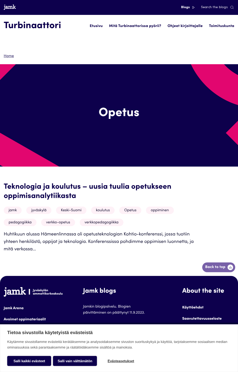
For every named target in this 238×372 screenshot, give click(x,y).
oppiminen (160, 210)
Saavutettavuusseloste (202, 319)
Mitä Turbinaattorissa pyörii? (135, 26)
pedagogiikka (20, 223)
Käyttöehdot (193, 308)
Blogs (186, 7)
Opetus (130, 210)
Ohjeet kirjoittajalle (185, 26)
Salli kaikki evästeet (29, 361)
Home (9, 56)
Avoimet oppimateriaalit (25, 320)
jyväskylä (38, 210)
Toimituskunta (221, 26)
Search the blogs (214, 7)
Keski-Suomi (71, 210)
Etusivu (96, 26)
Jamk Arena (13, 308)
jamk (13, 210)
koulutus (103, 210)
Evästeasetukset (121, 361)
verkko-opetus (58, 223)
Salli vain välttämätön (75, 361)
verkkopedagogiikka (102, 223)
